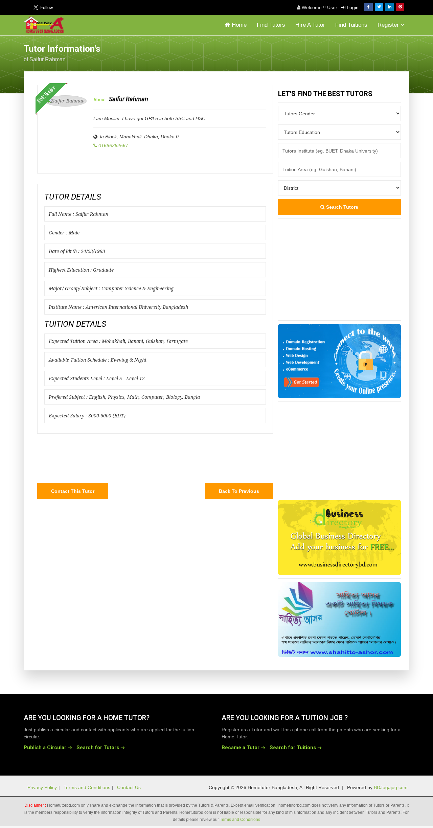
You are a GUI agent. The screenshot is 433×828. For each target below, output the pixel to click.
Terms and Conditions (87, 787)
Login (352, 7)
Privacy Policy (42, 787)
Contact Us (129, 787)
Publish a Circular (45, 747)
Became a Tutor (240, 747)
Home (238, 25)
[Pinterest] (400, 7)
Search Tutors (341, 207)
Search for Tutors (97, 747)
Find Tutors (271, 25)
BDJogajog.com (391, 787)
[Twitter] (379, 7)
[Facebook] (368, 7)
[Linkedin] (389, 7)
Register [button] (389, 25)
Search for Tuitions (293, 747)
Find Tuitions (351, 25)
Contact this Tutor (72, 491)
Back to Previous (239, 491)
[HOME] (45, 25)
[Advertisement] (355, 52)
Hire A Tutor (310, 25)
